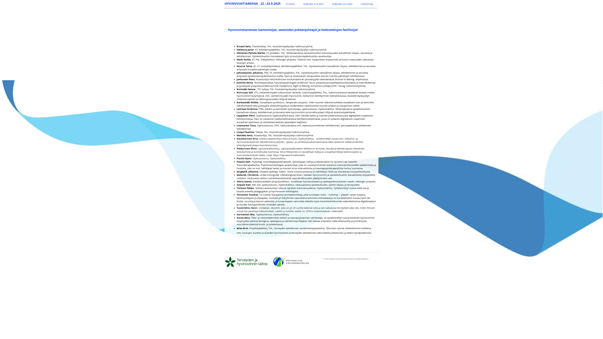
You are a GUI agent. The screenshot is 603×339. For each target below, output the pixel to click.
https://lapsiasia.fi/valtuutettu (289, 155)
